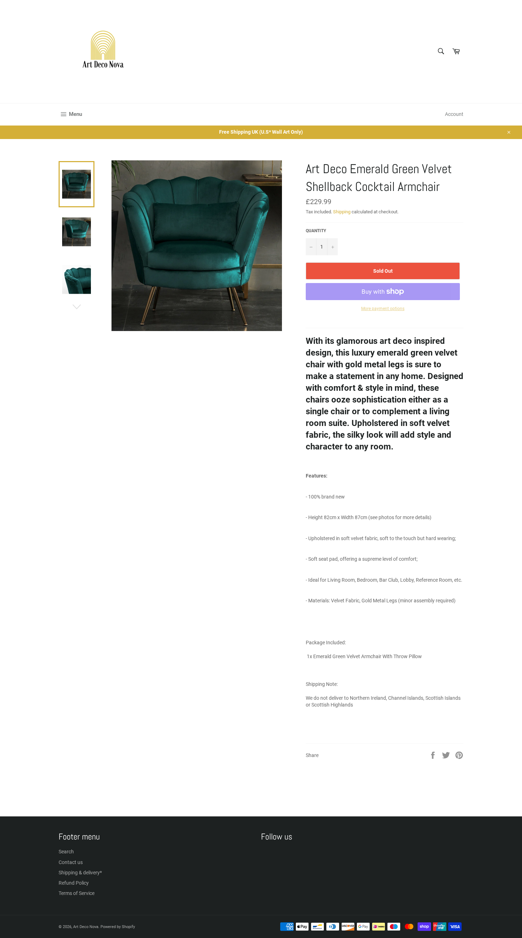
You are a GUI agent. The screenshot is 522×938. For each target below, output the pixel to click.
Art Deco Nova (85, 926)
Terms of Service (76, 893)
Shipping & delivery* (80, 872)
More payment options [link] (382, 308)
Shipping (341, 211)
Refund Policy (74, 883)
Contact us (71, 862)
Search (66, 851)
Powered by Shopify (117, 926)
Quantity (316, 230)
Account (454, 114)
